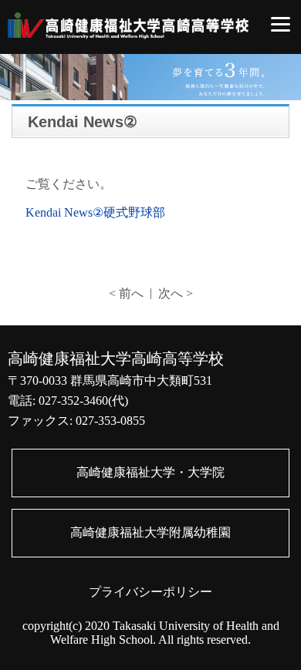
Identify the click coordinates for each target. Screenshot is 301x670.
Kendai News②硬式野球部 (95, 212)
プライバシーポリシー (150, 591)
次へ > (175, 293)
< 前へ (126, 293)
